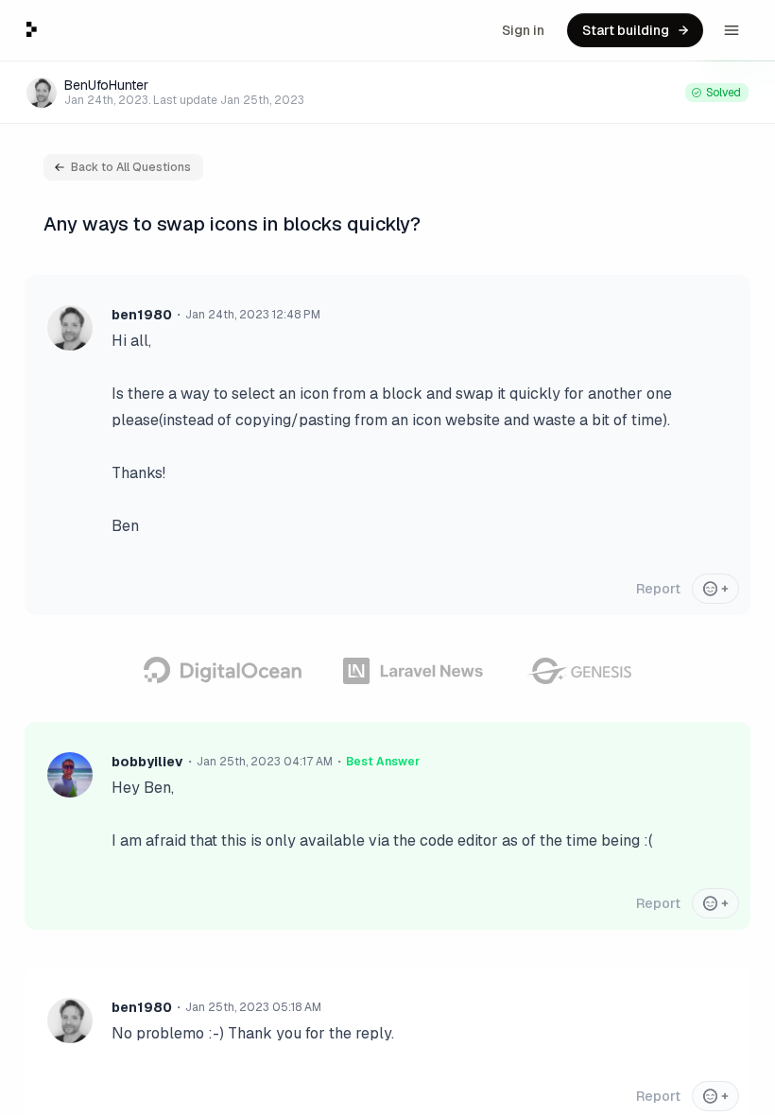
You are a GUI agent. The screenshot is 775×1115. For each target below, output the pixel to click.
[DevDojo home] (31, 29)
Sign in (523, 30)
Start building (625, 30)
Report (658, 588)
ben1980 (142, 314)
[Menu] (732, 30)
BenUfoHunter (106, 85)
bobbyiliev (147, 761)
